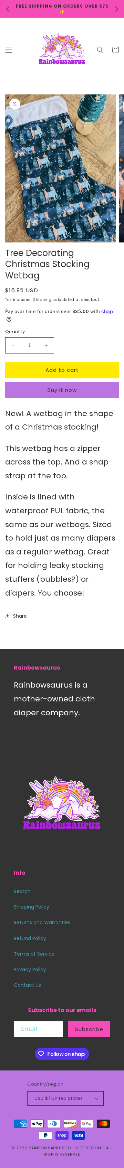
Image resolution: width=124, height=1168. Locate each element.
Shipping (42, 299)
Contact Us (27, 985)
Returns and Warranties (42, 922)
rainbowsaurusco (50, 1148)
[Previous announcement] (7, 9)
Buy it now (62, 390)
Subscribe (89, 1029)
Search (22, 891)
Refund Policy (30, 938)
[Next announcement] (116, 9)
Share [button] (20, 616)
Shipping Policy (31, 906)
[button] (8, 49)
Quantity (15, 331)
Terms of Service (34, 953)
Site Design (88, 1148)
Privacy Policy (30, 969)
